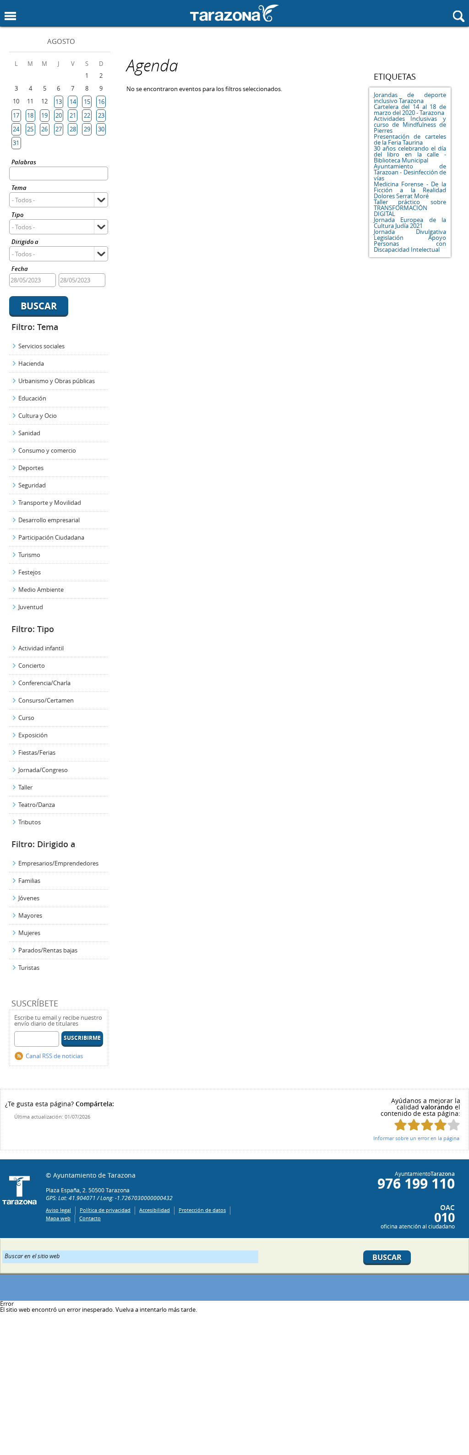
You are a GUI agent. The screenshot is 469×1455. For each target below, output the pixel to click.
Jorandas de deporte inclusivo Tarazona (410, 98)
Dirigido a (24, 242)
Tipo (17, 215)
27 (58, 129)
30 (101, 129)
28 (73, 129)
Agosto (61, 41)
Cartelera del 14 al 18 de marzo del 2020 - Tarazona (410, 110)
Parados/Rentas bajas (47, 950)
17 (16, 115)
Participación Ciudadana (51, 537)
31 (16, 143)
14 (73, 101)
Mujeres (29, 933)
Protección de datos (202, 1209)
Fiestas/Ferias (36, 752)
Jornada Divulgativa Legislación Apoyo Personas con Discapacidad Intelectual (410, 240)
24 (16, 129)
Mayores (30, 915)
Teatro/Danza (36, 805)
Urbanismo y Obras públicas (56, 381)
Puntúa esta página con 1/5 (400, 1124)
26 (44, 129)
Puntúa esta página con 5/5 (453, 1124)
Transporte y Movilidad (49, 502)
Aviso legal (58, 1209)
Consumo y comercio (47, 450)
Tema (19, 188)
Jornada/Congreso (43, 770)
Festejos (29, 572)
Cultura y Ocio (37, 415)
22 (87, 115)
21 (73, 115)
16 (101, 101)
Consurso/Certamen (46, 700)
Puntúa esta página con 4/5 (440, 1124)
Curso (26, 718)
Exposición (33, 735)
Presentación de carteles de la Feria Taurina (410, 139)
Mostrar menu (10, 16)
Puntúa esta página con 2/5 (414, 1124)
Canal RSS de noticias (54, 1056)
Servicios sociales (41, 346)
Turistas (28, 967)
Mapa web (58, 1218)
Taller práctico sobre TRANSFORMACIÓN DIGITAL (410, 208)
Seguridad (32, 485)
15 (87, 101)
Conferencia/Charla (44, 683)
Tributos (29, 822)
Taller (25, 787)
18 (30, 115)
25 (30, 129)
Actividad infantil (41, 648)
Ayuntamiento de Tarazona (234, 13)
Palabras (23, 162)
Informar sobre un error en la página (416, 1138)
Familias (29, 880)
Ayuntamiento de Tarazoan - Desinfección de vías (410, 172)
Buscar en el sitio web (32, 1255)
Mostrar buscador (458, 16)
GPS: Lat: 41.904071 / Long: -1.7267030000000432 (109, 1197)
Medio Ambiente (41, 589)
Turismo (29, 555)
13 (58, 101)
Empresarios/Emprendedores (58, 863)
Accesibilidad (154, 1209)
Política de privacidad (105, 1209)
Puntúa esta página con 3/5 (427, 1124)
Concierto (31, 665)
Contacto (90, 1218)
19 (44, 115)
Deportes (31, 468)
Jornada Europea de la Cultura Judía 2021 (410, 223)
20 (58, 115)
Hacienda (31, 363)
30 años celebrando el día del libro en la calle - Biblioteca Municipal (410, 154)
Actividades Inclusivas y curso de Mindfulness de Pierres (410, 124)
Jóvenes (28, 898)
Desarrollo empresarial (49, 520)
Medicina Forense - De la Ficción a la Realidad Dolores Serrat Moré (410, 190)
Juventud (30, 607)
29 (87, 129)
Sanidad (29, 433)
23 (101, 115)
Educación (32, 398)
